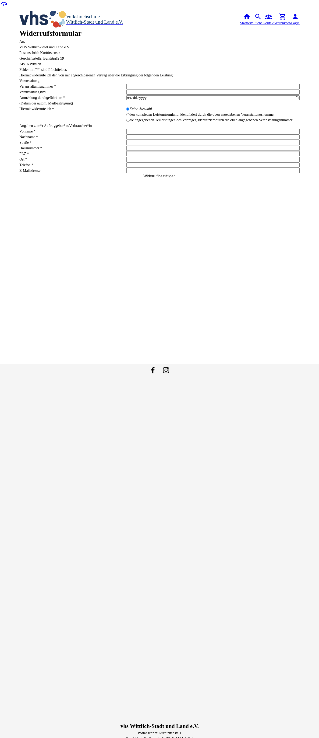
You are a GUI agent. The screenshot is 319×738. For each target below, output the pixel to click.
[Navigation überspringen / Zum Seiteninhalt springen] (3, 3)
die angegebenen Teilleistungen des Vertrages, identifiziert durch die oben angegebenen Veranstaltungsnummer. (211, 120)
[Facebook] (153, 370)
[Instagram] (166, 370)
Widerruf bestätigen (159, 176)
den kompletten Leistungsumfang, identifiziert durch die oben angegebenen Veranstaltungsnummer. (202, 114)
